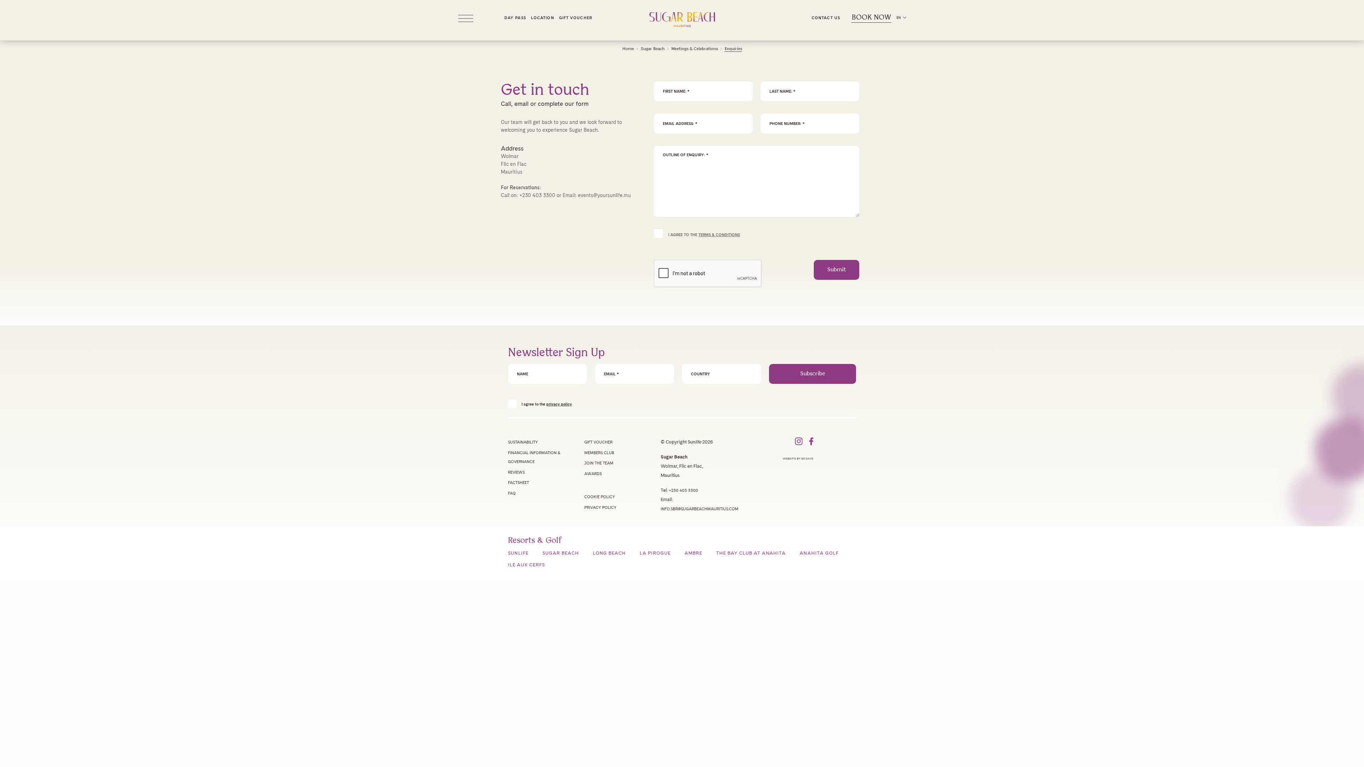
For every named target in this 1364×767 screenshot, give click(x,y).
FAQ (512, 493)
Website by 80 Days (798, 458)
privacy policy (559, 404)
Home (628, 49)
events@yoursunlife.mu (604, 195)
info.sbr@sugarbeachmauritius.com (699, 508)
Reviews (516, 472)
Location (542, 17)
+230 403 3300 (537, 195)
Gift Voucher (575, 17)
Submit (836, 269)
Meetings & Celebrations (694, 49)
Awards (593, 473)
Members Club (599, 452)
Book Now (871, 17)
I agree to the (546, 404)
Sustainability (523, 442)
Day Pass (515, 17)
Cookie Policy (599, 496)
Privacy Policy (600, 507)
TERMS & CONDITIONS (719, 234)
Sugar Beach (653, 49)
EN (899, 17)
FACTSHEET (518, 482)
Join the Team (598, 463)
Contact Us (826, 17)
